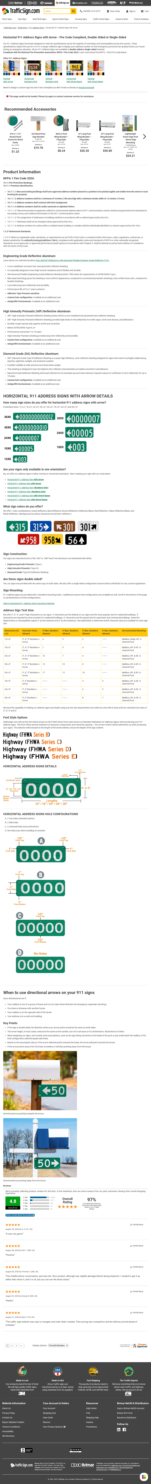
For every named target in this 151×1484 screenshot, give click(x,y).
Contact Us (7, 1417)
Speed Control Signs (60, 19)
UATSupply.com (101, 1469)
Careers (89, 1422)
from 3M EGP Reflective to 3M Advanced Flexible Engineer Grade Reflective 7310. (72, 260)
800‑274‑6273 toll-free (47, 1463)
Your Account (49, 1408)
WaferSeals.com (115, 1469)
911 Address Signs (36, 28)
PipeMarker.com (113, 1467)
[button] (144, 1477)
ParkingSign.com (101, 1467)
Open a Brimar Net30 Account (130, 1408)
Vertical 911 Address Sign (24, 483)
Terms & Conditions (11, 1427)
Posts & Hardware (141, 19)
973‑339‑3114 (60, 1463)
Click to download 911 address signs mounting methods (28, 603)
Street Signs (22, 28)
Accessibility (7, 1431)
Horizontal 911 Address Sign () (28, 487)
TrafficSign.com (10, 28)
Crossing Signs (81, 19)
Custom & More (121, 19)
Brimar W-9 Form (125, 1413)
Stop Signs (22, 19)
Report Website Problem (13, 1422)
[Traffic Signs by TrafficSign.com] (20, 14)
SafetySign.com (117, 1465)
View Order (48, 1417)
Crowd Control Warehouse (131, 1465)
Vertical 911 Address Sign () (26, 491)
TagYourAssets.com (126, 1467)
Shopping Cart (49, 1413)
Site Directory (8, 1436)
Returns (46, 1422)
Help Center (91, 1408)
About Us (6, 1408)
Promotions (91, 1427)
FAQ (88, 1413)
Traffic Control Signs (101, 19)
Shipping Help (92, 1417)
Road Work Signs (39, 19)
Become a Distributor (126, 1417)
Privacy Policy (8, 1413)
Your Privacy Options (52, 1427)
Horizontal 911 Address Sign (25, 479)
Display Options (40, 1345)
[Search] (73, 11)
